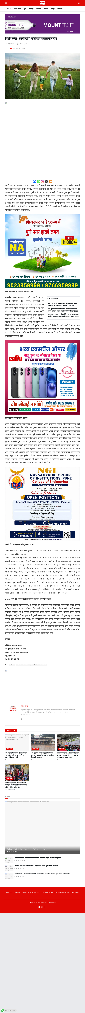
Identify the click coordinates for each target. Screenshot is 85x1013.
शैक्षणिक (46, 9)
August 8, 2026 (19, 868)
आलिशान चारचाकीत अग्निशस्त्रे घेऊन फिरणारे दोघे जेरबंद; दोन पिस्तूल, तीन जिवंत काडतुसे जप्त (38, 858)
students (43, 665)
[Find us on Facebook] (44, 907)
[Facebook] (34, 181)
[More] (50, 181)
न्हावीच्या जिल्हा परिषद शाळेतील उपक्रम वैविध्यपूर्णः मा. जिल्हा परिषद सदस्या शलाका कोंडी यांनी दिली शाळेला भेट (16, 785)
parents (25, 665)
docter (19, 665)
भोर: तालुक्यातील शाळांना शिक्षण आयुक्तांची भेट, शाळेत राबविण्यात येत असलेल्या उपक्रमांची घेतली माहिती (16, 755)
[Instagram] (42, 181)
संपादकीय (60, 9)
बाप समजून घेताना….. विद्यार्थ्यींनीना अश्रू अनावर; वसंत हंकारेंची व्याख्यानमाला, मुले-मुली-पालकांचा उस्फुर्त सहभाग (68, 755)
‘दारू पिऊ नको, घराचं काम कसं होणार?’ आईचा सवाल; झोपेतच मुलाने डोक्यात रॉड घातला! (36, 866)
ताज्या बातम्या (17, 9)
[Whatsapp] (38, 181)
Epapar (24, 892)
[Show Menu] (6, 3)
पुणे (25, 9)
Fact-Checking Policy (33, 892)
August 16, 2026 (12, 851)
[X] (46, 181)
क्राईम (52, 9)
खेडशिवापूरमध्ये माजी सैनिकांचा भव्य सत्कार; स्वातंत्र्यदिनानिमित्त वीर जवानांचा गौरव (27, 849)
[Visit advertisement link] (42, 25)
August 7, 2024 (36, 759)
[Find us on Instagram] (42, 907)
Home (9, 9)
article (12, 665)
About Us (9, 892)
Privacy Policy (64, 892)
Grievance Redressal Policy (50, 892)
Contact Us (16, 892)
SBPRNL (10, 48)
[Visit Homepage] (42, 3)
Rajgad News (75, 892)
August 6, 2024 (20, 48)
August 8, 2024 (10, 759)
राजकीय (38, 9)
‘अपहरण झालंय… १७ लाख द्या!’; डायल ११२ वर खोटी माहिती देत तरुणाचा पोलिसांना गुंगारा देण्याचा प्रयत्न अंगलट (42, 873)
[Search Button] (79, 3)
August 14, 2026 (20, 860)
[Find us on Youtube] (39, 907)
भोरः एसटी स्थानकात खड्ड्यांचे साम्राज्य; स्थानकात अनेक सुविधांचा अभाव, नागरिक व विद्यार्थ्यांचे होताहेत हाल (42, 755)
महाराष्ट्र (31, 9)
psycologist (34, 665)
